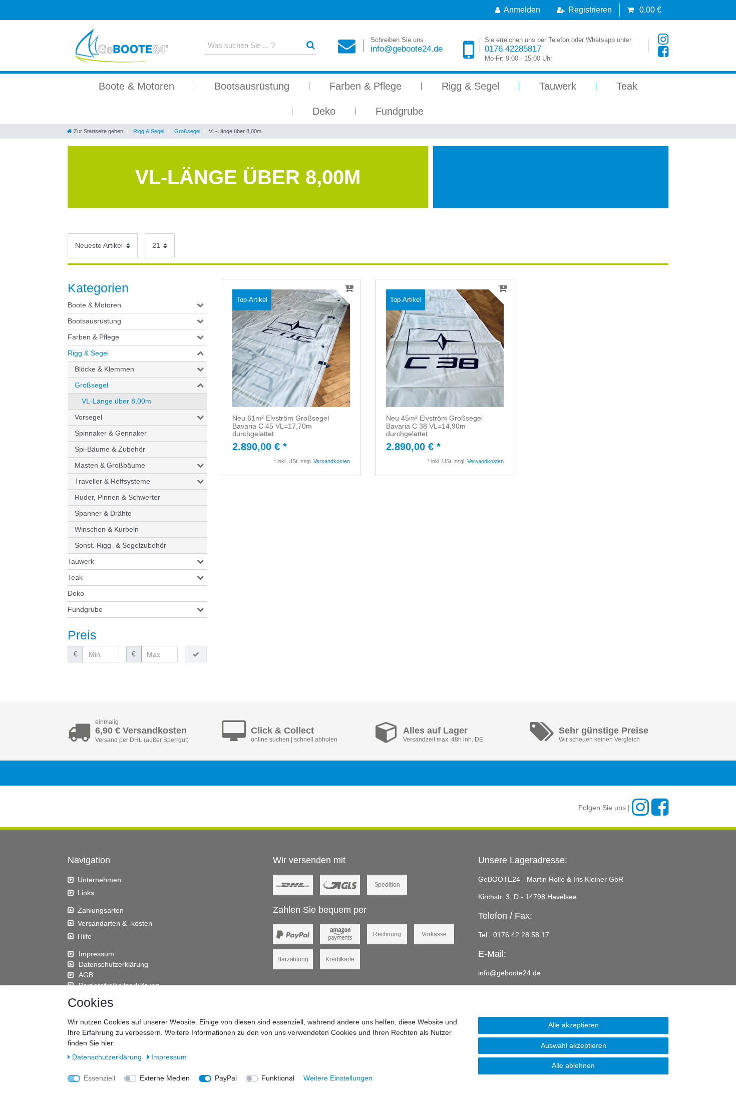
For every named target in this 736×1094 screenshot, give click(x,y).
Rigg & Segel (470, 86)
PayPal (226, 1078)
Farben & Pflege (365, 86)
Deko (323, 111)
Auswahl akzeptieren (573, 1045)
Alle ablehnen (573, 1065)
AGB (86, 975)
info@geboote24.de (407, 45)
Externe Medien (165, 1078)
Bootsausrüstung (251, 86)
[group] (291, 348)
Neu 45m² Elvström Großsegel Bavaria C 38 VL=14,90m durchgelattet (434, 426)
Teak (626, 86)
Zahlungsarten (101, 910)
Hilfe (85, 936)
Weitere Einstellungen (338, 1078)
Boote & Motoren (136, 86)
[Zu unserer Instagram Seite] (663, 39)
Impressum (96, 954)
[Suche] (310, 45)
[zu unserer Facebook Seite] (663, 52)
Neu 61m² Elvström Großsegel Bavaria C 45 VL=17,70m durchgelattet (280, 426)
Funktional (277, 1078)
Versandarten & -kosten (115, 923)
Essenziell (99, 1078)
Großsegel (186, 131)
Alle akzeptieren (573, 1025)
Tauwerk (557, 86)
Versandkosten (331, 461)
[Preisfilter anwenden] (196, 654)
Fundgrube (400, 111)
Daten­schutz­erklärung (113, 964)
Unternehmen (99, 880)
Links (86, 893)
